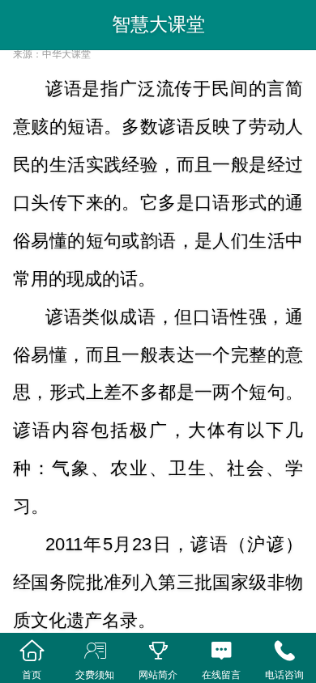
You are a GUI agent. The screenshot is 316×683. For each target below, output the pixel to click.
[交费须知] (94, 651)
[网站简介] (158, 651)
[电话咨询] (284, 651)
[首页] (31, 651)
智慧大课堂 (158, 24)
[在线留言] (221, 651)
